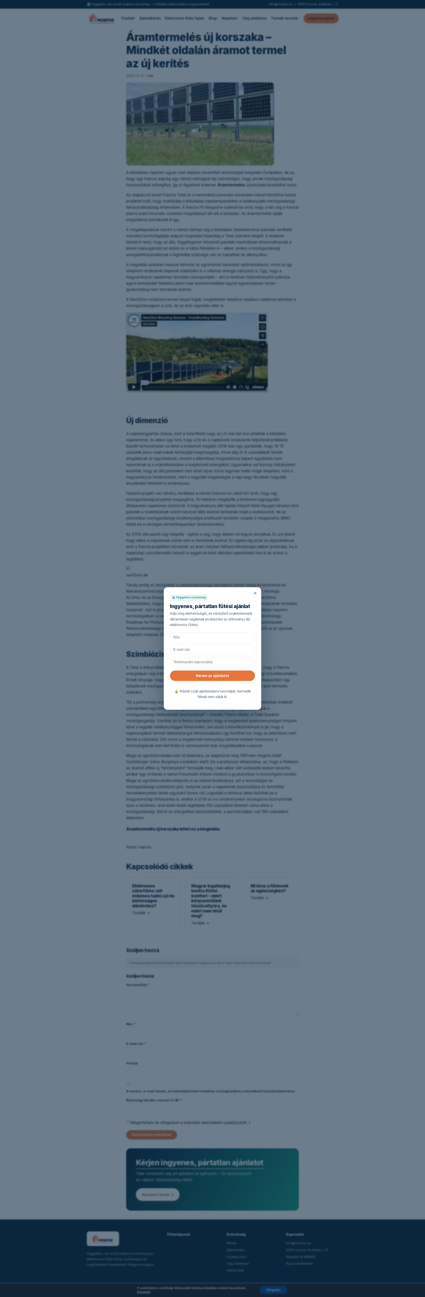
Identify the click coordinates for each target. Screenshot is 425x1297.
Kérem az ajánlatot (212, 675)
